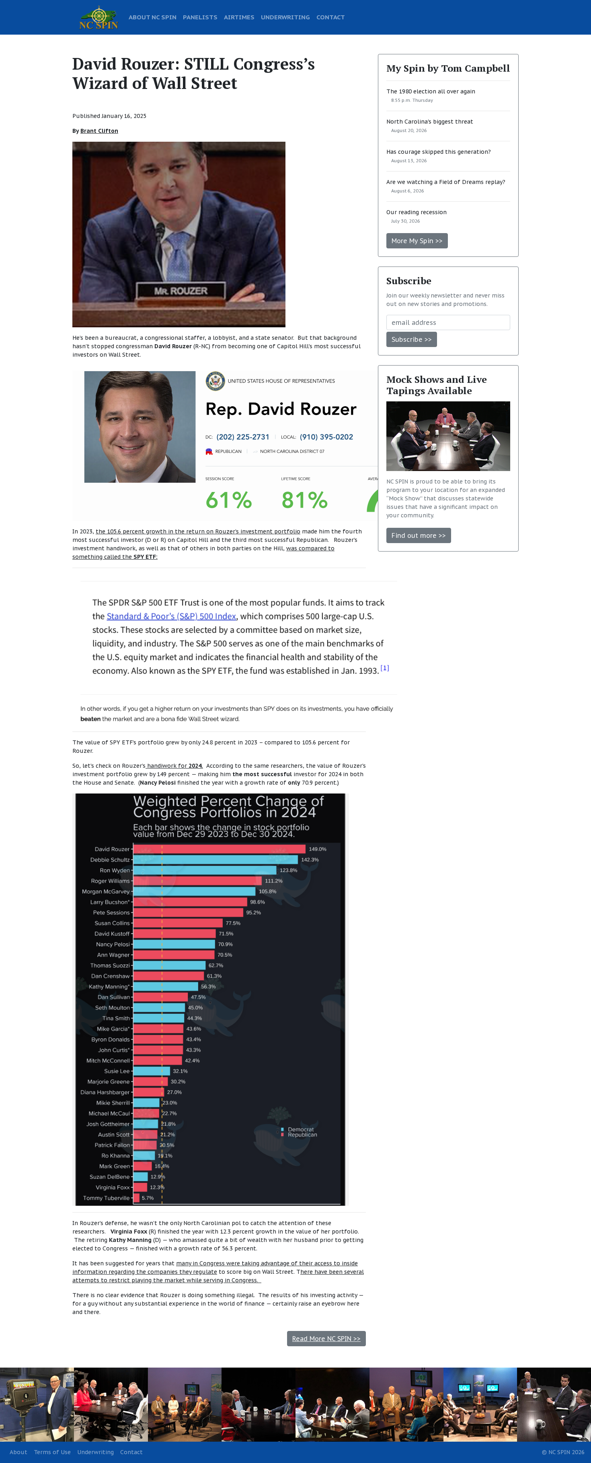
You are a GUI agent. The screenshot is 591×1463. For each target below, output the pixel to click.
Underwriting (95, 1452)
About (18, 1452)
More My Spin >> (417, 241)
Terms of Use (52, 1452)
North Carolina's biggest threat (429, 121)
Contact (131, 1452)
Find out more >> (419, 535)
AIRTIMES (239, 17)
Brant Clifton (99, 130)
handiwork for (174, 765)
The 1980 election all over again (430, 91)
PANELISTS (200, 17)
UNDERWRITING (285, 17)
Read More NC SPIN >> (326, 1339)
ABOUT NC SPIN (152, 17)
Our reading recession (416, 212)
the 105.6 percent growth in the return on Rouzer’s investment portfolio (198, 531)
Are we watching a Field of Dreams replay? (445, 182)
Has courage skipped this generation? (438, 151)
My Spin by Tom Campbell (448, 68)
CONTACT (330, 17)
